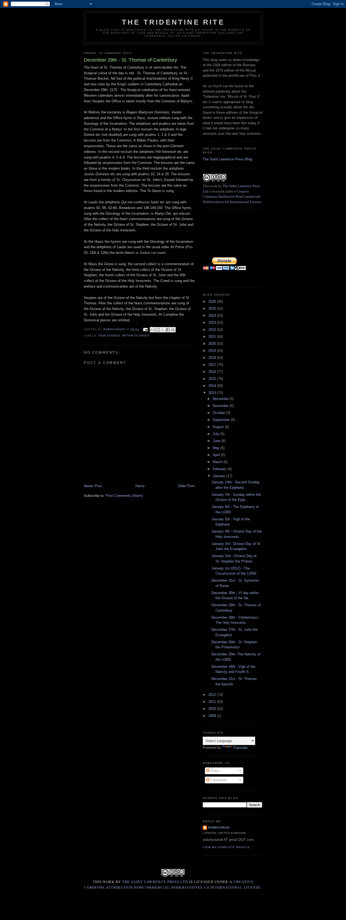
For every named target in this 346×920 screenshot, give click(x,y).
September (222, 420)
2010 (212, 709)
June (217, 441)
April (217, 455)
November (221, 406)
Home (140, 486)
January (219, 476)
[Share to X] (162, 329)
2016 (212, 372)
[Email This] (152, 329)
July (216, 434)
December (221, 399)
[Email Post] (145, 329)
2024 (212, 316)
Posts (214, 771)
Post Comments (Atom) (124, 496)
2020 (212, 344)
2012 (212, 695)
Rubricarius (219, 827)
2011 (212, 702)
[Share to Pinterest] (173, 329)
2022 (212, 330)
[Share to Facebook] (168, 329)
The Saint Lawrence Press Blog (227, 159)
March (218, 462)
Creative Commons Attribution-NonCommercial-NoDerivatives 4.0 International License (232, 196)
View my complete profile (226, 847)
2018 (212, 358)
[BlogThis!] (157, 329)
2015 (212, 379)
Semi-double (109, 335)
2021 (212, 337)
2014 (212, 386)
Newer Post (93, 486)
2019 (212, 351)
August (219, 427)
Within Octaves (135, 335)
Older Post (186, 486)
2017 (212, 365)
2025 (212, 308)
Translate (240, 748)
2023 (212, 323)
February (220, 469)
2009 (212, 716)
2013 (212, 393)
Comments (218, 780)
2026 (212, 301)
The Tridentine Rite (173, 22)
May (217, 448)
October (219, 413)
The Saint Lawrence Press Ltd (155, 881)
